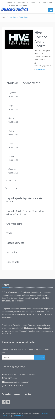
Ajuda (9, 2)
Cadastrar (40, 357)
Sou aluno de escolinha (36, 2)
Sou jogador (19, 2)
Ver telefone (40, 69)
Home (4, 17)
